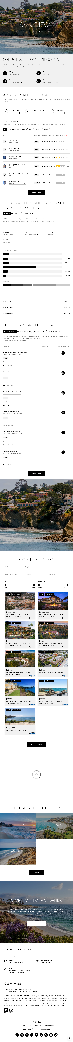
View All (36, 872)
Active (31, 129)
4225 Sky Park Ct (14, 142)
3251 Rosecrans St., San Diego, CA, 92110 (12, 374)
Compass (7, 996)
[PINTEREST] (41, 1035)
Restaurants (14, 129)
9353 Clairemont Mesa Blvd (17, 184)
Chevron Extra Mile (15, 156)
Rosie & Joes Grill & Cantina (18, 173)
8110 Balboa (13, 158)
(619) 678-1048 (46, 962)
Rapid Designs (13, 148)
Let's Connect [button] (36, 923)
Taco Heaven (13, 140)
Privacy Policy (44, 1029)
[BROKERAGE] (56, 1035)
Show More (36, 473)
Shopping (23, 129)
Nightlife (47, 129)
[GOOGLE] (46, 1035)
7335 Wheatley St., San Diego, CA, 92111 (12, 433)
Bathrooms (30, 574)
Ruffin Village (13, 181)
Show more (36, 192)
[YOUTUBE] (36, 1035)
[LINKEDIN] (27, 1035)
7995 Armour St (14, 168)
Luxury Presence (49, 1026)
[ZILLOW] (51, 1035)
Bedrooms (52, 574)
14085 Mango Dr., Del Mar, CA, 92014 (12, 394)
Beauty (38, 129)
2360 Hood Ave (14, 150)
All (5, 129)
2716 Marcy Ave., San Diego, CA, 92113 (12, 354)
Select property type (11, 574)
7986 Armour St (14, 176)
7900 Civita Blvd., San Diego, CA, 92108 (12, 413)
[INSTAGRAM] (22, 1035)
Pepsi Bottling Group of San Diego (17, 165)
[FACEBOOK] (17, 1035)
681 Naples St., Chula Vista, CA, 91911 (12, 453)
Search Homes (36, 744)
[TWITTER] (31, 1035)
